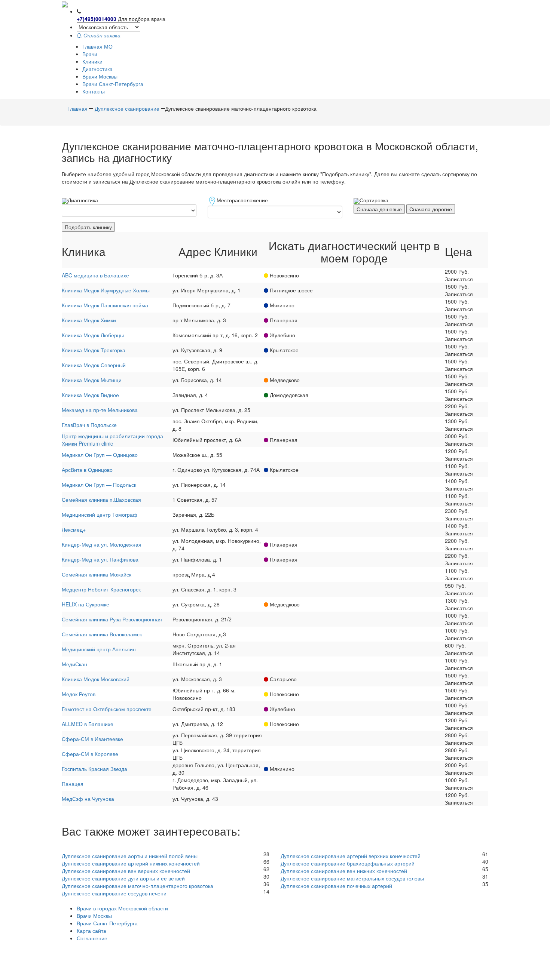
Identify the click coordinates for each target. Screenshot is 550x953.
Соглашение (92, 938)
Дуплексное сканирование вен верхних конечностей (126, 870)
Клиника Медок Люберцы (93, 335)
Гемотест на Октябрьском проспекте (107, 709)
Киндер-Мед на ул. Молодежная (101, 544)
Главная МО (97, 46)
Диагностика (97, 69)
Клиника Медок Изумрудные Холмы (106, 290)
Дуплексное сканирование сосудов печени (114, 893)
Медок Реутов (78, 694)
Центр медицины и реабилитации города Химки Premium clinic (112, 439)
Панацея (72, 783)
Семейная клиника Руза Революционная (112, 619)
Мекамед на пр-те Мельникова (100, 410)
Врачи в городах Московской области (122, 908)
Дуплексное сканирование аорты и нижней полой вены (130, 856)
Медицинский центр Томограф (99, 514)
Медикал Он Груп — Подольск (99, 484)
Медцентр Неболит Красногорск (101, 589)
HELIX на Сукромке (85, 604)
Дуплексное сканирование (127, 108)
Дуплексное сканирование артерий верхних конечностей (351, 856)
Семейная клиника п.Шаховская (101, 499)
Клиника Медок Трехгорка (93, 350)
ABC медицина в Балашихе (95, 275)
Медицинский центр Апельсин (99, 649)
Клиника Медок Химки (89, 320)
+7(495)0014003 (96, 18)
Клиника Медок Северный (94, 365)
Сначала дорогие (430, 209)
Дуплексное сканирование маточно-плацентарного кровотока (137, 885)
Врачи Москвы (99, 76)
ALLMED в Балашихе (87, 724)
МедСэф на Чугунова (88, 798)
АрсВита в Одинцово (87, 469)
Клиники (92, 61)
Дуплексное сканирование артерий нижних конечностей (131, 863)
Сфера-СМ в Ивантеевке (92, 739)
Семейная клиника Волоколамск (102, 634)
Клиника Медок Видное (90, 395)
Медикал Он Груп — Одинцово (100, 454)
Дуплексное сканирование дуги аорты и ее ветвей (123, 878)
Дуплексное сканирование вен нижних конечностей (344, 870)
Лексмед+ (74, 529)
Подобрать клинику (88, 227)
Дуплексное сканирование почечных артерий (336, 885)
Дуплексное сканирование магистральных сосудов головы (352, 878)
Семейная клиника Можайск (96, 574)
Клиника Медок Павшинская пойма (105, 305)
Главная (77, 108)
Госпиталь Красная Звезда (94, 768)
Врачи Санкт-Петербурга (112, 83)
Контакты (93, 91)
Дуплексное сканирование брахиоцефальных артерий (348, 863)
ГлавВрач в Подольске (89, 424)
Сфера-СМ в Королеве (90, 753)
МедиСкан (74, 664)
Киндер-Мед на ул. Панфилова (100, 559)
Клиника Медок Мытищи (92, 380)
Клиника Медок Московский (95, 679)
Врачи (89, 54)
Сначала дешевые (379, 209)
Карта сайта (91, 930)
